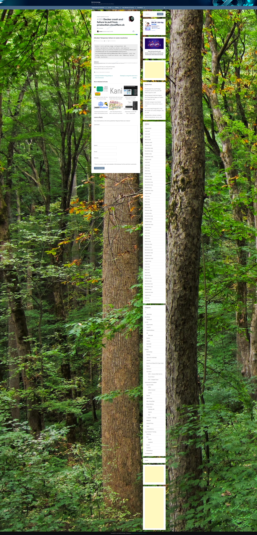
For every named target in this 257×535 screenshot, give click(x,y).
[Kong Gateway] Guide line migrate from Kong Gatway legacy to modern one (154, 97)
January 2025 (148, 179)
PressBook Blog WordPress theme (138, 533)
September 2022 (149, 258)
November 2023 (149, 218)
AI (145, 312)
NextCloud (149, 319)
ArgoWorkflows (150, 330)
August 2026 (148, 128)
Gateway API (151, 409)
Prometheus (150, 450)
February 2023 (148, 244)
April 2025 (147, 170)
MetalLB (149, 420)
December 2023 (149, 216)
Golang (148, 354)
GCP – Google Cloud (153, 379)
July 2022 (147, 264)
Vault (148, 426)
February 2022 (148, 278)
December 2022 (149, 250)
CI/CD (109, 7)
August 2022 (148, 261)
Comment (97, 124)
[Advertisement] (154, 70)
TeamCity (149, 346)
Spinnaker (149, 344)
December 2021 (149, 283)
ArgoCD (148, 327)
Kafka (149, 387)
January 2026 (148, 145)
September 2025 (149, 156)
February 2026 (148, 142)
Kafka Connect (151, 390)
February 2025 (148, 176)
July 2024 (147, 196)
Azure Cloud (151, 376)
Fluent (148, 445)
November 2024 (149, 185)
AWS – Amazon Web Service (155, 374)
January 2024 (148, 213)
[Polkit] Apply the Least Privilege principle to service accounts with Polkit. (153, 90)
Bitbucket (150, 335)
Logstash (150, 442)
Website (96, 158)
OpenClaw (149, 314)
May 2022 (147, 269)
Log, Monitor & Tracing (128, 7)
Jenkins (148, 341)
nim (106, 40)
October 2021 (148, 289)
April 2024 (147, 204)
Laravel (148, 360)
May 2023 (147, 235)
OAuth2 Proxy (150, 423)
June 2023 (147, 233)
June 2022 (147, 267)
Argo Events (150, 324)
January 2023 (148, 247)
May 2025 (147, 168)
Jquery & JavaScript (151, 357)
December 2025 (149, 148)
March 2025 (148, 173)
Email (96, 151)
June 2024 (147, 199)
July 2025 (147, 162)
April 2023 (147, 238)
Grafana (148, 447)
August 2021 (148, 295)
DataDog (149, 434)
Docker (97, 72)
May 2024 (147, 202)
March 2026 (148, 139)
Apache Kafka (150, 384)
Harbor (148, 338)
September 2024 (149, 190)
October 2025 (148, 153)
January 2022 (148, 281)
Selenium (149, 368)
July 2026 (147, 131)
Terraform (149, 371)
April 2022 (147, 272)
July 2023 (147, 230)
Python (148, 366)
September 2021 (149, 292)
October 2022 (148, 255)
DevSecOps (149, 352)
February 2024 (148, 210)
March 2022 (148, 275)
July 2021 (147, 298)
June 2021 (147, 300)
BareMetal (140, 7)
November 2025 (149, 151)
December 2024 (149, 182)
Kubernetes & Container (98, 7)
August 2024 (148, 193)
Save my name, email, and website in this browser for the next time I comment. (115, 164)
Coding (117, 7)
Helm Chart (149, 398)
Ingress (150, 412)
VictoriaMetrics (150, 429)
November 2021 (149, 286)
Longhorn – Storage (151, 417)
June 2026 (147, 134)
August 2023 (148, 227)
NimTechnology (95, 2)
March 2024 (148, 207)
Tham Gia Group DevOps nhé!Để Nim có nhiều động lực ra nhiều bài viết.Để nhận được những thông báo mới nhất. (154, 53)
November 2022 (149, 252)
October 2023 (148, 221)
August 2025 (148, 159)
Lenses (150, 392)
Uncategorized (148, 453)
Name (96, 145)
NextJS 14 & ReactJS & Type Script (155, 363)
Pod (149, 415)
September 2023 (149, 224)
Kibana (149, 439)
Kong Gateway (150, 404)
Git (147, 333)
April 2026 (147, 136)
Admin (146, 460)
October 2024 (148, 187)
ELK (147, 437)
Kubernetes (149, 407)
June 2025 (147, 165)
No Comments (112, 41)
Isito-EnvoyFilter (151, 401)
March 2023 (148, 241)
